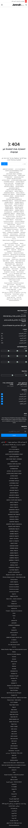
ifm (13, 230)
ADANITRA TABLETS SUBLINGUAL (14, 199)
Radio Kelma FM (19, 262)
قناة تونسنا (19, 297)
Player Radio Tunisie (20, 260)
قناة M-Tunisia (8, 294)
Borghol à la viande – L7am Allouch (14, 216)
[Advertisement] (14, 74)
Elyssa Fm (5, 226)
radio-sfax (15, 270)
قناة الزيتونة (7, 295)
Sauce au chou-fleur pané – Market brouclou (14, 276)
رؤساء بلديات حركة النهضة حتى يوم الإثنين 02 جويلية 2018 (14, 292)
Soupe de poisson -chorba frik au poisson (14, 283)
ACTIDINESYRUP (8, 177)
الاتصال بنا (20, 289)
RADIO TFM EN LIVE (17, 265)
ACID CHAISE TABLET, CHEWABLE (14, 173)
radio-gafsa (5, 267)
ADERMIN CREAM (9, 207)
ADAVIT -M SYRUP (8, 204)
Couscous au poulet (19, 222)
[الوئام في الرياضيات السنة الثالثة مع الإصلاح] (23, 357)
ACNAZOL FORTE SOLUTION (9, 175)
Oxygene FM (6, 254)
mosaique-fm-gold (10, 248)
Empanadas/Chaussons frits (10, 227)
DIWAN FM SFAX (11, 224)
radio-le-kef (23, 268)
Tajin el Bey (18, 284)
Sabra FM (5, 273)
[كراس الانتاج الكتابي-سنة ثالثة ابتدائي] (5, 358)
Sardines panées (11, 275)
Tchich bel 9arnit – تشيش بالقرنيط (17, 286)
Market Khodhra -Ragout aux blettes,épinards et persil (14, 241)
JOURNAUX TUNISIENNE (13, 232)
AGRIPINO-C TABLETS (19, 211)
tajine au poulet (10, 284)
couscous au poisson (8, 221)
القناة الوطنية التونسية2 (14, 290)
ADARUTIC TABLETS (19, 204)
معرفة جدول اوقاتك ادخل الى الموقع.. (14, 298)
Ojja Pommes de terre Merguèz (18, 254)
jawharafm (23, 232)
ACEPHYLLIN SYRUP (14, 172)
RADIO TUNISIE (21, 267)
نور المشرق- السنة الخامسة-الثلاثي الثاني (22, 383)
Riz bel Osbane (20, 272)
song (11, 281)
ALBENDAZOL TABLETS (9, 213)
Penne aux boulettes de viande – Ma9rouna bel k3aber (14, 256)
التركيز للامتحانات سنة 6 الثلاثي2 (8, 383)
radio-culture (13, 267)
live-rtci (14, 238)
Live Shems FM (20, 237)
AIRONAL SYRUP (20, 213)
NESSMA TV (7, 249)
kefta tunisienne (14, 234)
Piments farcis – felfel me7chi (18, 259)
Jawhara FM (8, 230)
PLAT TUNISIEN (6, 259)
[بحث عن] (26, 5)
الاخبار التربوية (23, 338)
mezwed (23, 245)
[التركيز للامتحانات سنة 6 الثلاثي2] (14, 352)
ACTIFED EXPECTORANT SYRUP (18, 180)
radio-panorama (6, 268)
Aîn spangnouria (8, 211)
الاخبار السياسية (22, 342)
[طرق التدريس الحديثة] (5, 364)
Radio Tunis (8, 265)
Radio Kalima (6, 260)
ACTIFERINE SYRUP (19, 183)
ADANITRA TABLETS (14, 197)
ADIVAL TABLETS (19, 208)
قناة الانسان (20, 295)
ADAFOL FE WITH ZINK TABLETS (14, 189)
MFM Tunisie (11, 245)
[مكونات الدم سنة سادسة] (5, 352)
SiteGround (14, 447)
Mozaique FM (21, 249)
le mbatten (5, 235)
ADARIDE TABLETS (19, 202)
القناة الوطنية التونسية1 (11, 289)
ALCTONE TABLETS (20, 215)
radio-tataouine (7, 270)
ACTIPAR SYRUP (19, 185)
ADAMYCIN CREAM (20, 194)
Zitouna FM (5, 287)
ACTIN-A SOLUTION (8, 183)
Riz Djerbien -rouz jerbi (9, 272)
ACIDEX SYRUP (21, 175)
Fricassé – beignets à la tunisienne (10, 229)
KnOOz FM (5, 234)
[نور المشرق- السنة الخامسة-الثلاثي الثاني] (23, 352)
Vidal (11, 287)
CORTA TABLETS (9, 219)
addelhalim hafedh (19, 207)
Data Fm (19, 224)
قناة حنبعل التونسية (11, 297)
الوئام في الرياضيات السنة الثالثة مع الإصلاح (15, 1)
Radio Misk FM (19, 264)
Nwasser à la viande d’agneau (14, 251)
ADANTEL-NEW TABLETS (20, 200)
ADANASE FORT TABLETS (9, 194)
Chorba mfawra (18, 219)
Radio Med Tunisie (9, 262)
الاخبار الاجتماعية (22, 333)
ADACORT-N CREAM (9, 186)
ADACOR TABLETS (19, 186)
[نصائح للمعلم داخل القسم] (14, 364)
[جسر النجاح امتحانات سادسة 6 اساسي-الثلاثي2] (14, 357)
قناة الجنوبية (14, 295)
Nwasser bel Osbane (19, 253)
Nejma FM (13, 249)
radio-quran (21, 270)
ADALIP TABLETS (9, 191)
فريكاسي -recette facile (18, 294)
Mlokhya (21, 246)
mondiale (16, 246)
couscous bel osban (8, 222)
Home (21, 230)
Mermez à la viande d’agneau (11, 243)
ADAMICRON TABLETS (9, 192)
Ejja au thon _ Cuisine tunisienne (17, 226)
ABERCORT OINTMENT (8, 169)
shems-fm (16, 281)
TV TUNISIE (23, 287)
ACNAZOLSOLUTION (19, 177)
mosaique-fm (19, 248)
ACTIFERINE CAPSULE (9, 181)
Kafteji (4, 232)
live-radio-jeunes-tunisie (9, 237)
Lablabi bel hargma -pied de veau (17, 235)
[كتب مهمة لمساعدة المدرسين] (23, 364)
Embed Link (21, 227)
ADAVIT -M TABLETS (18, 205)
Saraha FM (18, 275)
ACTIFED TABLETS (20, 181)
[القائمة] (2, 5)
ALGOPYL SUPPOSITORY (8, 215)
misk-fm (4, 245)
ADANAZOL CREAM (8, 196)
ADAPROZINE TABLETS (7, 200)
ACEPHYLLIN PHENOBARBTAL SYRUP (14, 170)
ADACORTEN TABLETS (14, 188)
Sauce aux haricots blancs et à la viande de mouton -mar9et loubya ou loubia (14, 279)
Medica (21, 243)
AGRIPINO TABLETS (19, 210)
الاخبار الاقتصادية (22, 335)
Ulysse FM (16, 287)
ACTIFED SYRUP (5, 180)
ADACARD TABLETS (9, 185)
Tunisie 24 (5, 286)
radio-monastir (14, 268)
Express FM (23, 229)
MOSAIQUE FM (8, 246)
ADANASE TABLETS (19, 196)
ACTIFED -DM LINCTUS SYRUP (14, 178)
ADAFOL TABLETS (19, 191)
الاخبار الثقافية (23, 340)
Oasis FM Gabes (8, 253)
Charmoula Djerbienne (14, 300)
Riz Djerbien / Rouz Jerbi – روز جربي (17, 273)
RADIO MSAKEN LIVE (10, 264)
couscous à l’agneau (19, 221)
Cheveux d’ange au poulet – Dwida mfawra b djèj (14, 218)
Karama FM (22, 234)
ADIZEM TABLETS (9, 208)
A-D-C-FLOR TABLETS (20, 169)
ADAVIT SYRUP (8, 205)
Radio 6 (12, 260)
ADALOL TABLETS (20, 192)
